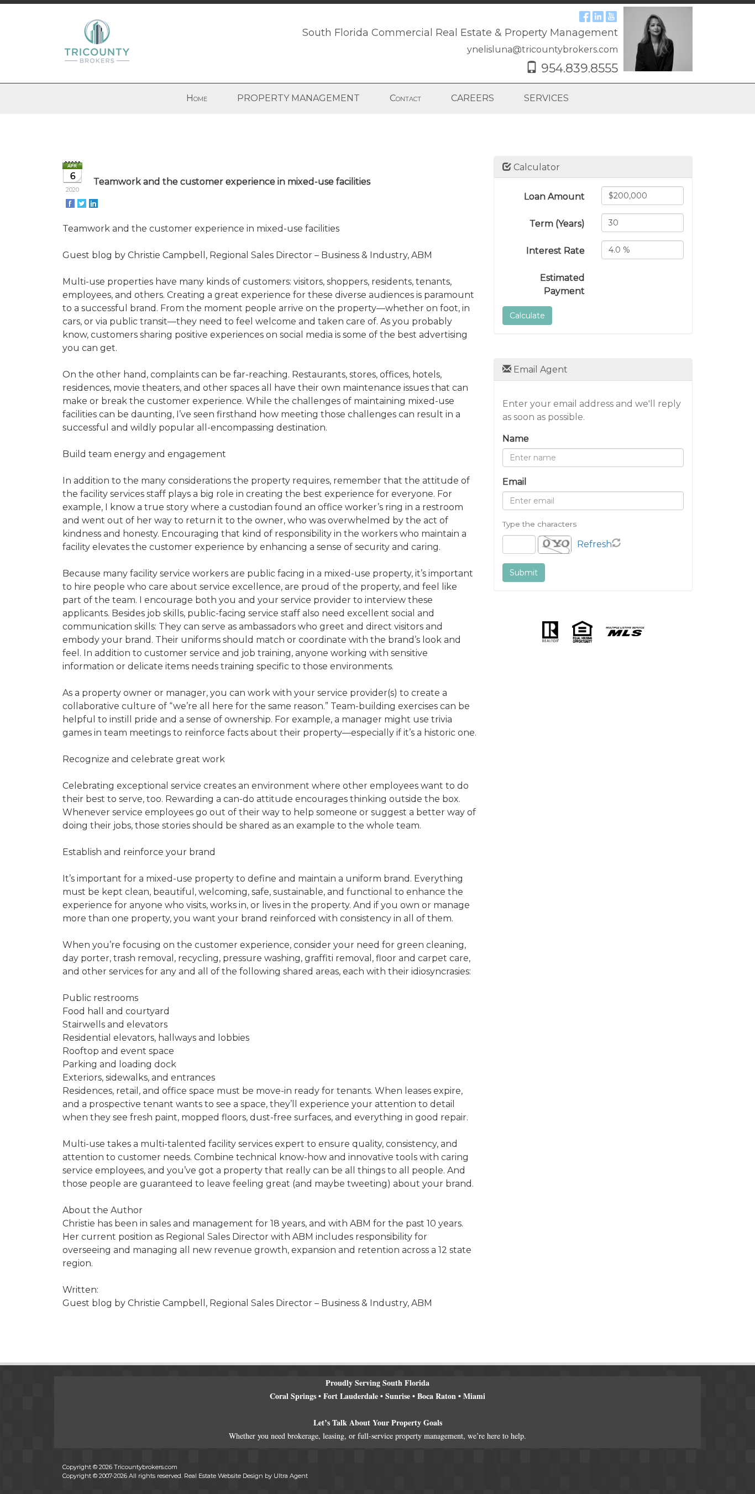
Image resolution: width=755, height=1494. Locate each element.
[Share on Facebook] (71, 203)
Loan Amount (554, 196)
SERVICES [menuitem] (546, 98)
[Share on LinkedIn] (94, 203)
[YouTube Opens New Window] (611, 16)
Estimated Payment (562, 284)
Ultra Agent (291, 1476)
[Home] (97, 40)
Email (514, 481)
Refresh (594, 544)
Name (515, 438)
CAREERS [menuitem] (472, 98)
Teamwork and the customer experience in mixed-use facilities (231, 181)
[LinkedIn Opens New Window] (598, 16)
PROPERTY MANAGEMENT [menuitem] (298, 98)
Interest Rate (555, 250)
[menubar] (377, 98)
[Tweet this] (82, 203)
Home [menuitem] (196, 98)
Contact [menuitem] (405, 98)
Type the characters (539, 524)
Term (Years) (557, 223)
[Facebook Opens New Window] (584, 16)
